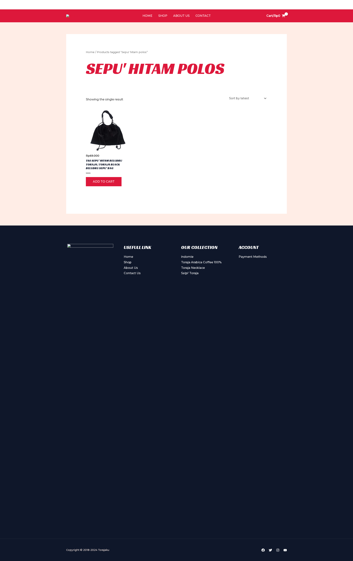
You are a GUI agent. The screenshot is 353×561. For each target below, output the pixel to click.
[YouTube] (285, 550)
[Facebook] (263, 550)
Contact (203, 16)
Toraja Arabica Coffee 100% (201, 262)
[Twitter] (270, 550)
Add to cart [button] (104, 181)
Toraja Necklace (193, 268)
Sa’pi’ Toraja (190, 273)
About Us (181, 16)
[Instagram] (277, 550)
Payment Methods (253, 256)
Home (147, 16)
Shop (162, 16)
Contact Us (132, 273)
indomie (187, 256)
